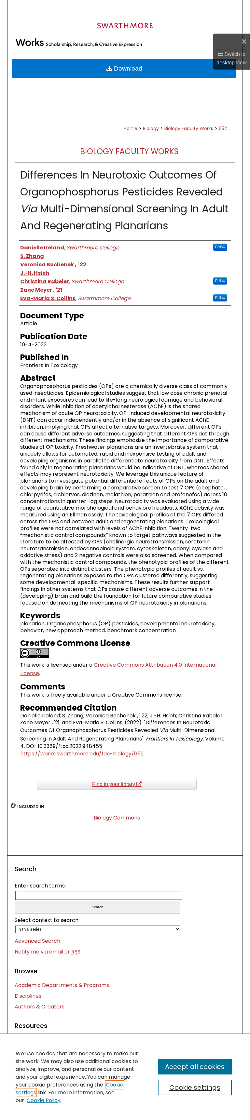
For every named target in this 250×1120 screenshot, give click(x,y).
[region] (125, 1076)
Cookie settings (194, 1087)
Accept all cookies (195, 1066)
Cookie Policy (44, 1100)
